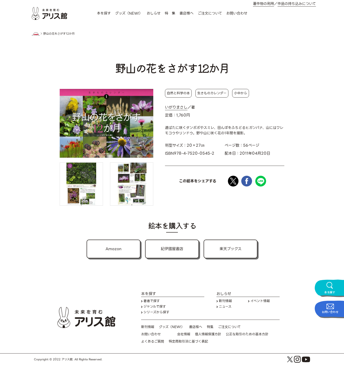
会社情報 (183, 334)
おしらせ (154, 13)
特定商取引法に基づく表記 (188, 341)
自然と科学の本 (178, 93)
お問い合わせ (236, 13)
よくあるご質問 (152, 341)
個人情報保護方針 (208, 334)
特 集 (170, 13)
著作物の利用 (263, 4)
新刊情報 (225, 301)
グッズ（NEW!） (129, 13)
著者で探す (151, 301)
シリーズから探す (156, 312)
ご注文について (210, 13)
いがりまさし (176, 107)
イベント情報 (260, 301)
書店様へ (186, 13)
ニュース (225, 306)
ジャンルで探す (154, 306)
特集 (210, 327)
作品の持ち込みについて (297, 4)
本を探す (104, 13)
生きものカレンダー (212, 93)
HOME (36, 34)
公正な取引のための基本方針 (247, 334)
